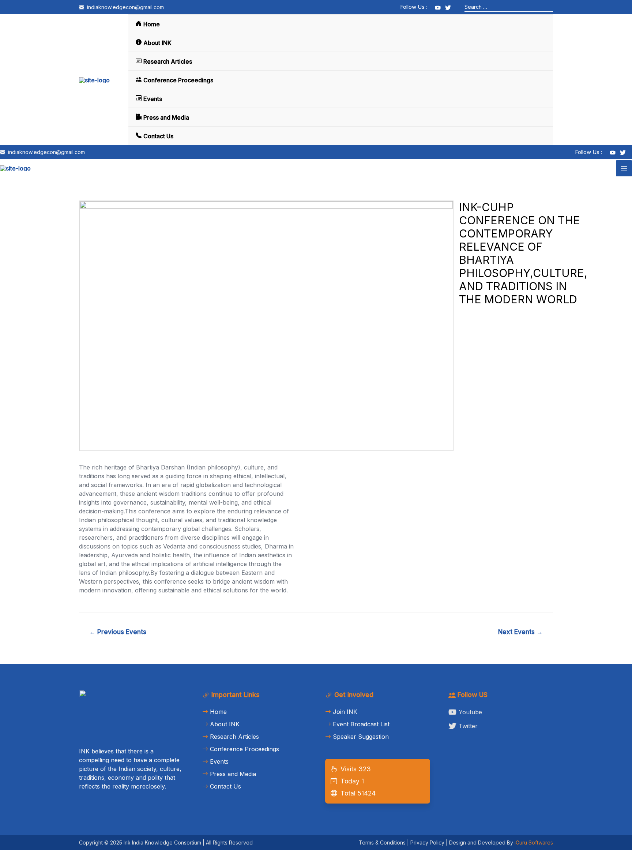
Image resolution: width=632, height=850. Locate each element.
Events (152, 98)
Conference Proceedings (178, 80)
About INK (157, 42)
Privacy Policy (427, 842)
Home (151, 24)
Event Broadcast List (361, 724)
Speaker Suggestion (361, 736)
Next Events (520, 632)
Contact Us (158, 136)
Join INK (345, 711)
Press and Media (166, 117)
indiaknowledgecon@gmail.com (125, 7)
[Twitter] (448, 8)
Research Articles (167, 61)
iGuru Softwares (533, 842)
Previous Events (117, 632)
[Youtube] (438, 8)
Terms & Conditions (382, 842)
